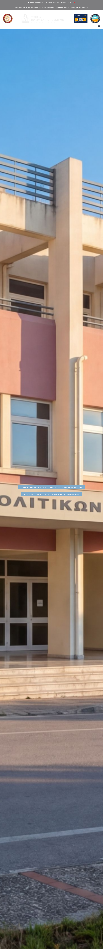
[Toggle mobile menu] (99, 26)
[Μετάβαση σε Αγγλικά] (74, 2)
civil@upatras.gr (83, 7)
